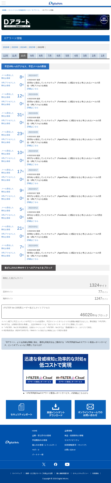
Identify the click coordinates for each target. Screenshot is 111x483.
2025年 (15, 47)
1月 (102, 55)
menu (4, 3)
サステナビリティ (71, 440)
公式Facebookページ (55, 464)
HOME (4, 10)
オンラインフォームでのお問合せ (90, 409)
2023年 (32, 47)
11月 (14, 55)
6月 (58, 55)
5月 (67, 55)
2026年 (6, 47)
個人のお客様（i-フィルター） (45, 444)
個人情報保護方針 (62, 473)
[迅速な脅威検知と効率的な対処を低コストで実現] (55, 390)
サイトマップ (17, 473)
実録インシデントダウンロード (56, 409)
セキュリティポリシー (81, 473)
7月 (50, 55)
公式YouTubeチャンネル (67, 464)
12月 (5, 55)
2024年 (23, 47)
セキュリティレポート (21, 409)
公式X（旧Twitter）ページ (44, 464)
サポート (36, 449)
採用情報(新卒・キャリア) (75, 444)
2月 (94, 55)
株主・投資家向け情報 (73, 435)
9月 (32, 55)
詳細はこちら (32, 89)
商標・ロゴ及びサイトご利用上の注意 (39, 473)
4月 (76, 55)
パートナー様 (37, 454)
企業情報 (68, 430)
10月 (23, 55)
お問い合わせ (70, 449)
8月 (41, 55)
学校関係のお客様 (39, 440)
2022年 (41, 47)
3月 (85, 55)
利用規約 (95, 473)
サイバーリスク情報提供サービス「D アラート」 (25, 10)
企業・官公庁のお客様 (41, 435)
